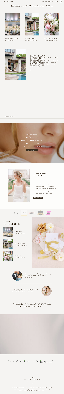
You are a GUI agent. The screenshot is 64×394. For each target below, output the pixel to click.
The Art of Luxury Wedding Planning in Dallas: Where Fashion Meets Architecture (31, 41)
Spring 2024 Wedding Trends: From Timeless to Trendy (50, 40)
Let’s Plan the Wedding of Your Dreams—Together (12, 40)
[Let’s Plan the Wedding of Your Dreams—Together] (12, 24)
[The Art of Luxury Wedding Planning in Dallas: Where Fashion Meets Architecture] (32, 24)
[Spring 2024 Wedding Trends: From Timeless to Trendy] (51, 24)
